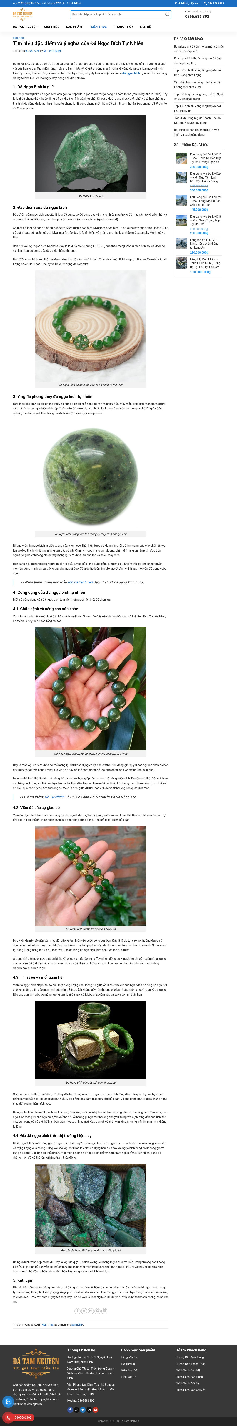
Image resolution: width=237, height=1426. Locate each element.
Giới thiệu (51, 27)
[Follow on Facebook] (70, 1410)
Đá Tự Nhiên (54, 797)
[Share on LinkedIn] (104, 1311)
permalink (77, 1324)
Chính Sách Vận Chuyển (190, 1390)
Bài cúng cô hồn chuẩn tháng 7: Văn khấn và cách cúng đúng (196, 132)
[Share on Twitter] (84, 1311)
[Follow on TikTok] (76, 1410)
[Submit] (167, 14)
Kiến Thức (99, 27)
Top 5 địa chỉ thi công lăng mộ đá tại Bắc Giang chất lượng (197, 72)
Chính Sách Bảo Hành (189, 1377)
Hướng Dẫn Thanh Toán (190, 1364)
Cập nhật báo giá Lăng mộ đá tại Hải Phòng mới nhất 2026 (197, 85)
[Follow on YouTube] (95, 1410)
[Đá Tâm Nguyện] (39, 14)
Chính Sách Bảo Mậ (188, 1370)
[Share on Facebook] (77, 1311)
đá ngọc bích (131, 73)
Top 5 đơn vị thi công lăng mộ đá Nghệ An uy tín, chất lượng (198, 96)
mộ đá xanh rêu (80, 582)
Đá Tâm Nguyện (25, 27)
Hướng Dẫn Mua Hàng (190, 1357)
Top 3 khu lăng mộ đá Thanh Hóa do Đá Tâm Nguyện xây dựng (197, 120)
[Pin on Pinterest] (97, 1311)
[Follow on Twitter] (83, 1410)
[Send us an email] (89, 1410)
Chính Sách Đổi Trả (188, 1383)
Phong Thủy (123, 27)
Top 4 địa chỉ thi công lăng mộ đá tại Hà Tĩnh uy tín (197, 108)
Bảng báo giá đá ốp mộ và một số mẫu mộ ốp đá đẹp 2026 (199, 49)
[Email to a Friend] (91, 1311)
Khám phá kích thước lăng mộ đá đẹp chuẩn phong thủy (198, 61)
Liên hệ (145, 27)
